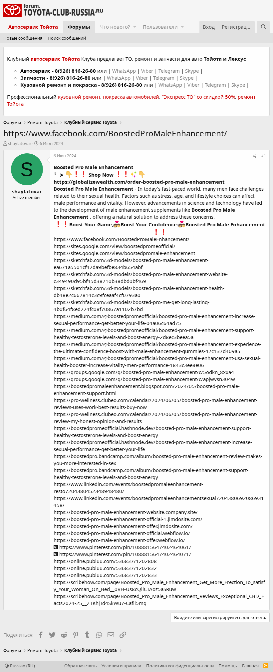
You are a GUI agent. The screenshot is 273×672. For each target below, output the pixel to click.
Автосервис (35, 70)
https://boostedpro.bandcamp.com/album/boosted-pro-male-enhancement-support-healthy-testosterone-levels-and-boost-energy (151, 473)
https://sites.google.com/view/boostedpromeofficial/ (114, 246)
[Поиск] (263, 27)
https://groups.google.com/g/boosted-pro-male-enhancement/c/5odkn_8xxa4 (144, 372)
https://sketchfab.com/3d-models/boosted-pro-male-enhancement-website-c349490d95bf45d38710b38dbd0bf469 (141, 277)
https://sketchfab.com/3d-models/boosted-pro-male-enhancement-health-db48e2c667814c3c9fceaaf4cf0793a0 (139, 291)
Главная (250, 666)
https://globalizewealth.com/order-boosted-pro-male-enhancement (139, 181)
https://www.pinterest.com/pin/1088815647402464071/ (124, 554)
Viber (147, 70)
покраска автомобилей (131, 96)
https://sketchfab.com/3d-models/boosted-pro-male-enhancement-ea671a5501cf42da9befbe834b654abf (131, 263)
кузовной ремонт (79, 96)
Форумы (79, 26)
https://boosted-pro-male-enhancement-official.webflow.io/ (122, 533)
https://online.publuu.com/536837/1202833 (105, 575)
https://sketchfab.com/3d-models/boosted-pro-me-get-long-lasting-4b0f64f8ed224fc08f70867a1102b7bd (131, 305)
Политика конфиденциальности (180, 666)
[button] (135, 27)
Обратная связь (80, 666)
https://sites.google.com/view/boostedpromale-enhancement (124, 253)
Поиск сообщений (67, 38)
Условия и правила (121, 666)
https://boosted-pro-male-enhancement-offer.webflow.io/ (119, 540)
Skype (192, 70)
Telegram (169, 70)
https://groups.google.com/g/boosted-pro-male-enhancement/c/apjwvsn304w (144, 379)
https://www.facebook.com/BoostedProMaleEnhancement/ (121, 239)
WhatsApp (124, 70)
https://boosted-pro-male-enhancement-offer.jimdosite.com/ (123, 526)
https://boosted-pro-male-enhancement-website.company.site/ (126, 512)
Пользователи (160, 26)
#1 (263, 156)
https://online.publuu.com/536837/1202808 (105, 561)
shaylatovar (19, 143)
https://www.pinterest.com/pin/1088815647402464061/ (124, 547)
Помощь (227, 666)
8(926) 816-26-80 (75, 70)
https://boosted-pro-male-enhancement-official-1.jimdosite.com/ (128, 519)
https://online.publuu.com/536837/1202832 (105, 568)
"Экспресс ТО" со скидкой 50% (198, 96)
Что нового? (115, 26)
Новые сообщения (22, 38)
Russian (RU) (22, 666)
